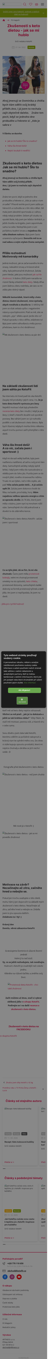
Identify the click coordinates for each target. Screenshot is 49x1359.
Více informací (30, 682)
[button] (24, 701)
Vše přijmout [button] (24, 690)
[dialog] (23, 679)
